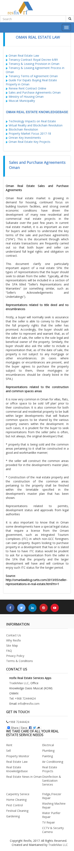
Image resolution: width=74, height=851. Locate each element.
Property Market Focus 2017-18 (30, 133)
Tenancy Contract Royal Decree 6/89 (33, 60)
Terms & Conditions (19, 661)
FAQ (9, 651)
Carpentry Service (17, 794)
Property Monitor (17, 756)
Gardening (13, 816)
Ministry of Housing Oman (26, 97)
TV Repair (48, 822)
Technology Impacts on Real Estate (32, 121)
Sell (8, 750)
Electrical (48, 745)
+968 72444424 (25, 698)
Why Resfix (13, 640)
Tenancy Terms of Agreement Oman (33, 76)
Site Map (12, 645)
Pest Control (14, 805)
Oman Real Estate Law (24, 55)
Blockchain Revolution (23, 129)
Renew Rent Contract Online (27, 88)
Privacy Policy (15, 656)
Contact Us (13, 635)
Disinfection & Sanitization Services (51, 780)
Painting (47, 756)
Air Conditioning (52, 762)
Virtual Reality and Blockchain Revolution (35, 125)
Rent (9, 745)
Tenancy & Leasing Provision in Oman (34, 64)
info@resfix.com (28, 704)
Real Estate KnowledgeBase (17, 769)
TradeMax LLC (58, 845)
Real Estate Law (17, 762)
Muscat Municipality (22, 101)
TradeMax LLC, (19, 683)
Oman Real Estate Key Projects (29, 142)
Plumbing (48, 750)
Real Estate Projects (49, 769)
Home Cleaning (16, 800)
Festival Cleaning (17, 811)
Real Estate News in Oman (24, 777)
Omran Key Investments (25, 138)
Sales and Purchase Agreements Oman (35, 92)
